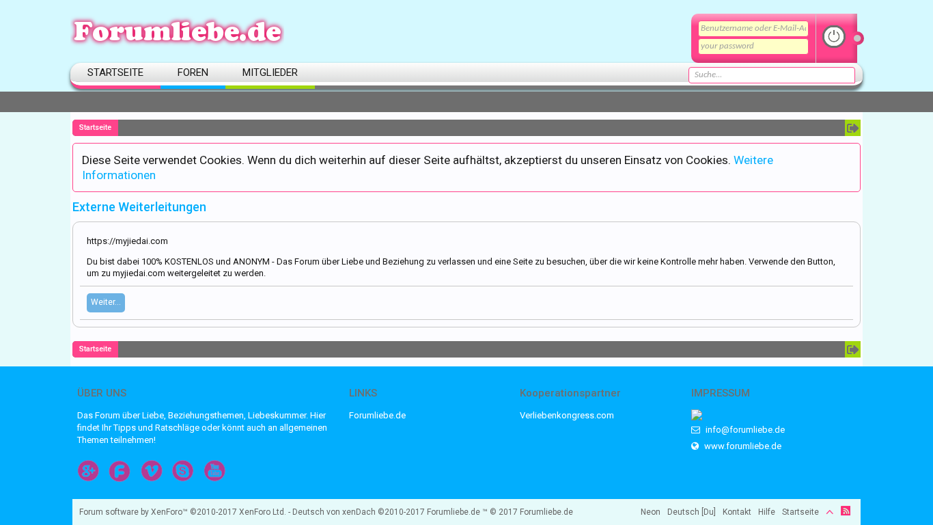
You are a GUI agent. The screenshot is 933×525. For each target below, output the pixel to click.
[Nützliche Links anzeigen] (853, 128)
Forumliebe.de (377, 415)
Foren (193, 72)
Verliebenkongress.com (567, 415)
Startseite (115, 72)
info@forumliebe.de (744, 430)
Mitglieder (270, 72)
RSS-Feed (845, 510)
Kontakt (737, 512)
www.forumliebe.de (741, 446)
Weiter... (106, 302)
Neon (650, 512)
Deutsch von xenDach (358, 512)
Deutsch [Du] (691, 512)
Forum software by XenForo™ (182, 512)
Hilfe (766, 512)
